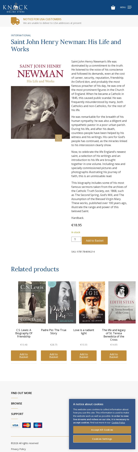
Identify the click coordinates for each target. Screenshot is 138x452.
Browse (16, 403)
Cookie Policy (118, 422)
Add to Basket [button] (23, 355)
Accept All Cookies (102, 429)
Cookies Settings (102, 438)
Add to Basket (95, 240)
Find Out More (21, 393)
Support (17, 414)
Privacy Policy (18, 449)
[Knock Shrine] (15, 7)
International (21, 35)
